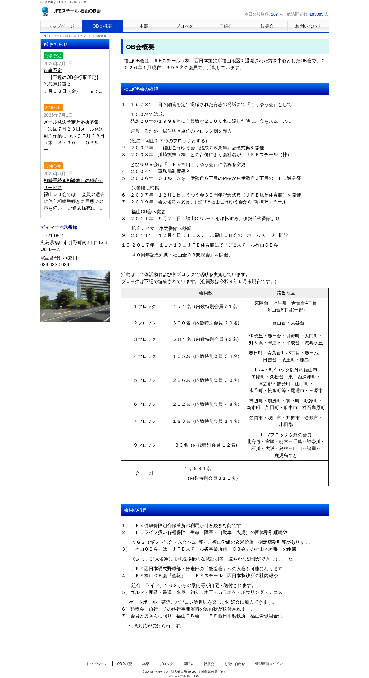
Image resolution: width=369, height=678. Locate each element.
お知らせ (53, 107)
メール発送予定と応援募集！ (73, 122)
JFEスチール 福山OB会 (71, 2)
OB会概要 (124, 664)
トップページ (96, 664)
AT (168, 671)
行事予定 (53, 55)
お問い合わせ (234, 664)
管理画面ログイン (269, 664)
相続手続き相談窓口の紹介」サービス (73, 184)
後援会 (209, 664)
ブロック (166, 664)
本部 (145, 664)
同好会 (188, 664)
